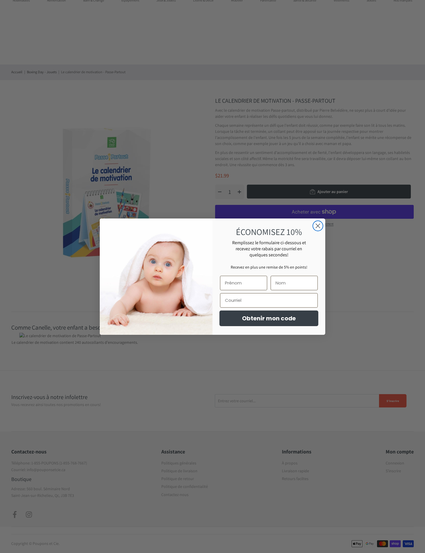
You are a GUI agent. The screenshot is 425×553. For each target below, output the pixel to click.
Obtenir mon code (269, 318)
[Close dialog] (318, 226)
